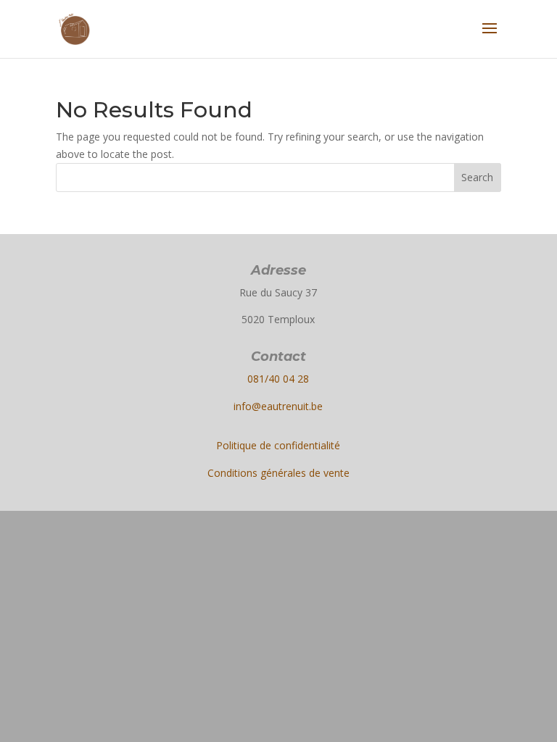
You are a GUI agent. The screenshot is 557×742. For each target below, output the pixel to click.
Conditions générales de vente (278, 473)
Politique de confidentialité (278, 445)
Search (477, 177)
